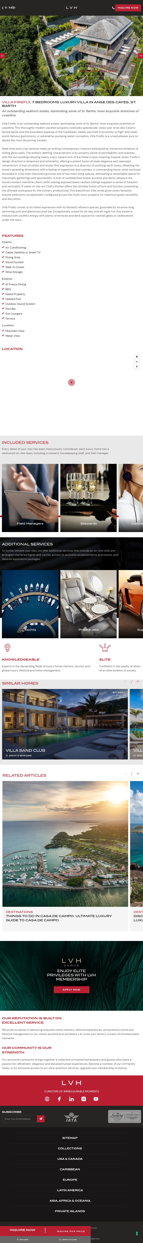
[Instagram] (83, 1099)
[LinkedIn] (71, 1099)
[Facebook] (59, 1099)
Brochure (70, 1240)
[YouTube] (96, 1099)
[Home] (47, 1099)
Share (24, 1240)
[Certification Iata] (71, 1121)
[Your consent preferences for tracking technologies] (137, 1233)
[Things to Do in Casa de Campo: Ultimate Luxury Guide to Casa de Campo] (65, 844)
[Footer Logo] (71, 1085)
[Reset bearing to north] (136, 366)
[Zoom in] (136, 356)
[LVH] (71, 8)
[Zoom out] (136, 361)
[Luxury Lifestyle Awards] (124, 1116)
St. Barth (10, 7)
